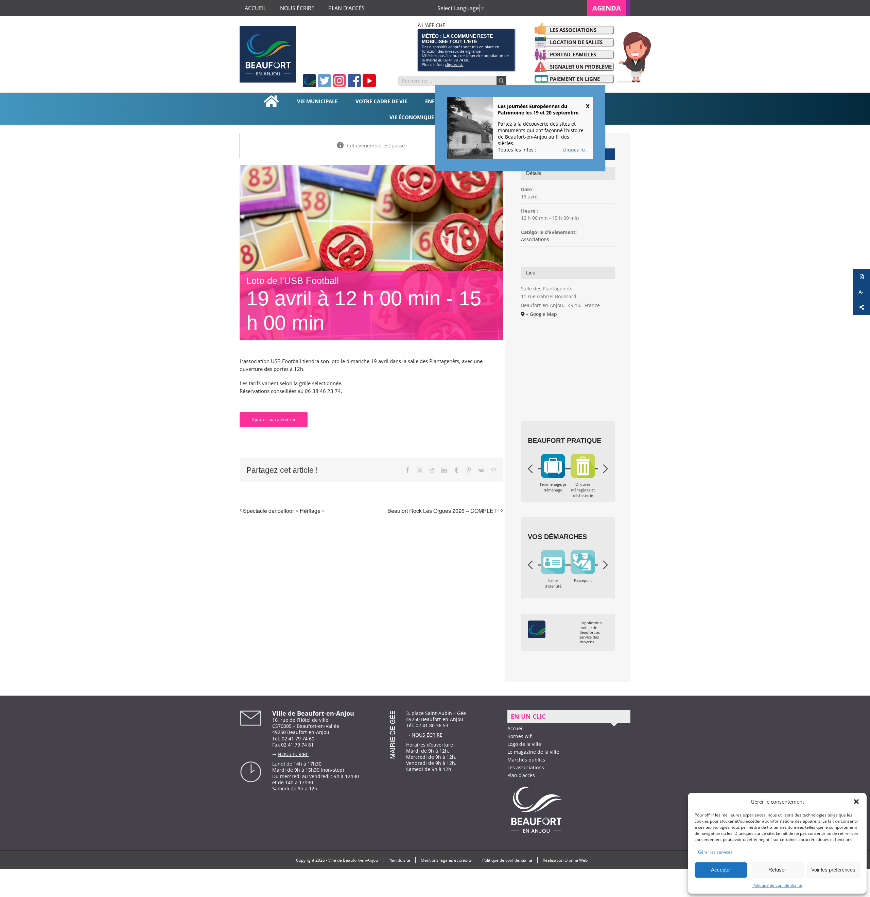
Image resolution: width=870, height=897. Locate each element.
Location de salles (576, 42)
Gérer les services (715, 852)
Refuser (777, 870)
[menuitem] (608, 8)
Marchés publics (526, 759)
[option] (553, 478)
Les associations (573, 29)
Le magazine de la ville (533, 752)
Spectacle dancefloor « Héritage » (284, 511)
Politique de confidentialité (777, 885)
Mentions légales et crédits (446, 860)
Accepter (721, 870)
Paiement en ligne (575, 78)
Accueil (515, 728)
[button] (856, 801)
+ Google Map (541, 314)
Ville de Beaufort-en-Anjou (353, 860)
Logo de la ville (524, 744)
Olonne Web (576, 860)
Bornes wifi (520, 736)
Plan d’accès (521, 775)
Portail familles (573, 54)
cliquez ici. (454, 64)
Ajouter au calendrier (274, 420)
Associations (535, 239)
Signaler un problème (581, 66)
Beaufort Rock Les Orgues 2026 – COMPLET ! (443, 511)
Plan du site (399, 860)
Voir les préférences (833, 870)
